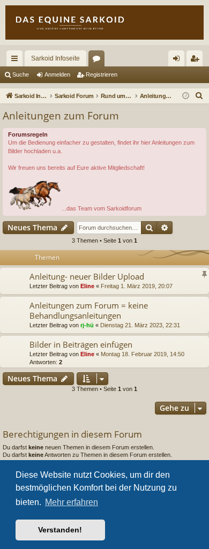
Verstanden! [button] (60, 529)
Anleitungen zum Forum (61, 116)
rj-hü (87, 325)
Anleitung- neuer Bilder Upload (86, 276)
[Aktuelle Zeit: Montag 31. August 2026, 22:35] (185, 96)
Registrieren (101, 74)
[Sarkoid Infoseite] (104, 22)
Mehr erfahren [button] (71, 502)
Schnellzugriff (17, 60)
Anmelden (57, 74)
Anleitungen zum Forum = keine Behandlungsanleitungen (88, 310)
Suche (20, 74)
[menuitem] (199, 96)
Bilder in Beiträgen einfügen (80, 344)
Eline (87, 286)
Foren (98, 60)
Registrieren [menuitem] (197, 60)
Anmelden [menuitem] (178, 60)
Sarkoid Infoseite (55, 58)
